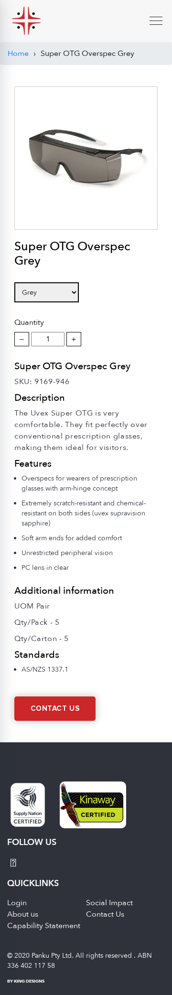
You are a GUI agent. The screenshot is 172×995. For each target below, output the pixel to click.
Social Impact (109, 903)
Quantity (29, 322)
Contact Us (55, 708)
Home (18, 53)
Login (17, 903)
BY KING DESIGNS (25, 981)
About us (22, 914)
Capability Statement (43, 925)
